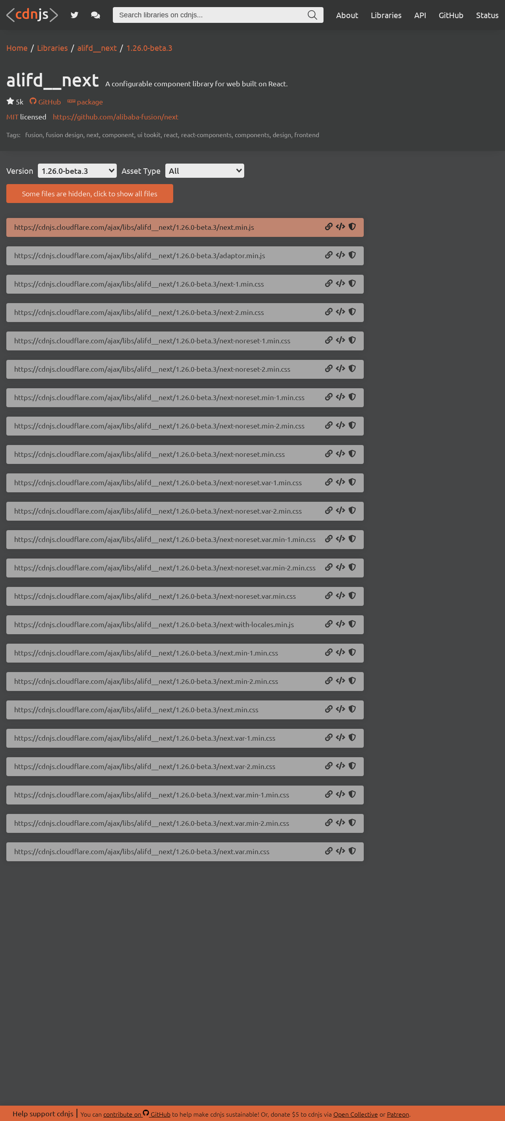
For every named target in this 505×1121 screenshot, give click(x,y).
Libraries (386, 15)
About (347, 15)
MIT (13, 116)
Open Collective (355, 1114)
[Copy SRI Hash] (352, 227)
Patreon (398, 1114)
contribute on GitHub (136, 1114)
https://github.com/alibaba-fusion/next (115, 116)
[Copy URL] (329, 227)
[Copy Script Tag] (340, 227)
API (420, 15)
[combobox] (77, 171)
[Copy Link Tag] (340, 283)
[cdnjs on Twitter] (75, 15)
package (89, 101)
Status (487, 15)
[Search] (312, 15)
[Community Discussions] (95, 15)
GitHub (451, 15)
